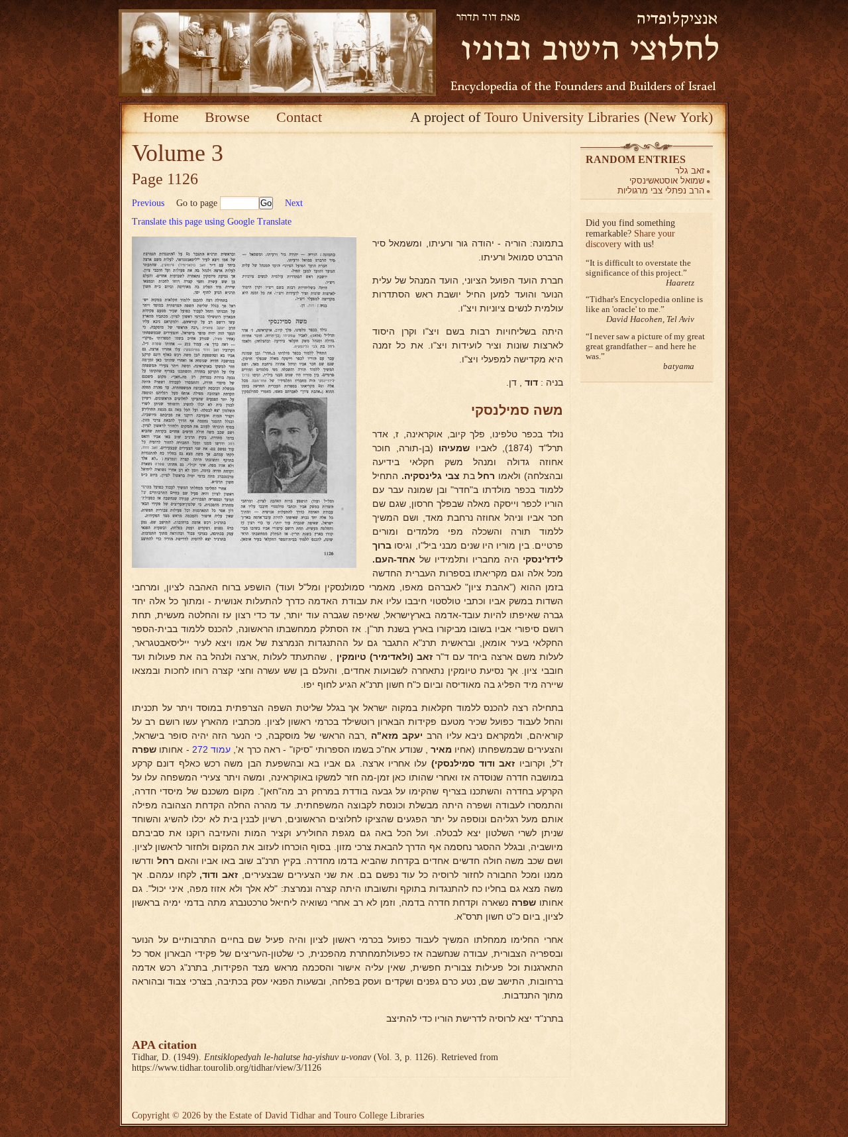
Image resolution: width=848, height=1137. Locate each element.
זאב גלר (689, 171)
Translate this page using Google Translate (212, 222)
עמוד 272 (211, 749)
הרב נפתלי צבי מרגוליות (660, 190)
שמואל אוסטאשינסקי (666, 181)
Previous (148, 203)
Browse (227, 117)
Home (161, 117)
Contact (299, 117)
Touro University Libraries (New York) (598, 117)
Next (294, 203)
